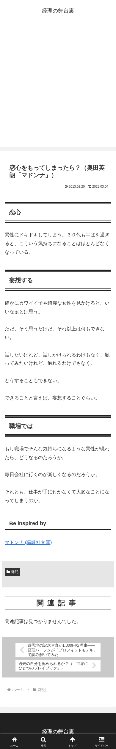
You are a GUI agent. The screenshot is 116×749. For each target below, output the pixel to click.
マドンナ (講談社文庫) (28, 542)
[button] (104, 714)
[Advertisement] (58, 86)
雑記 (14, 572)
